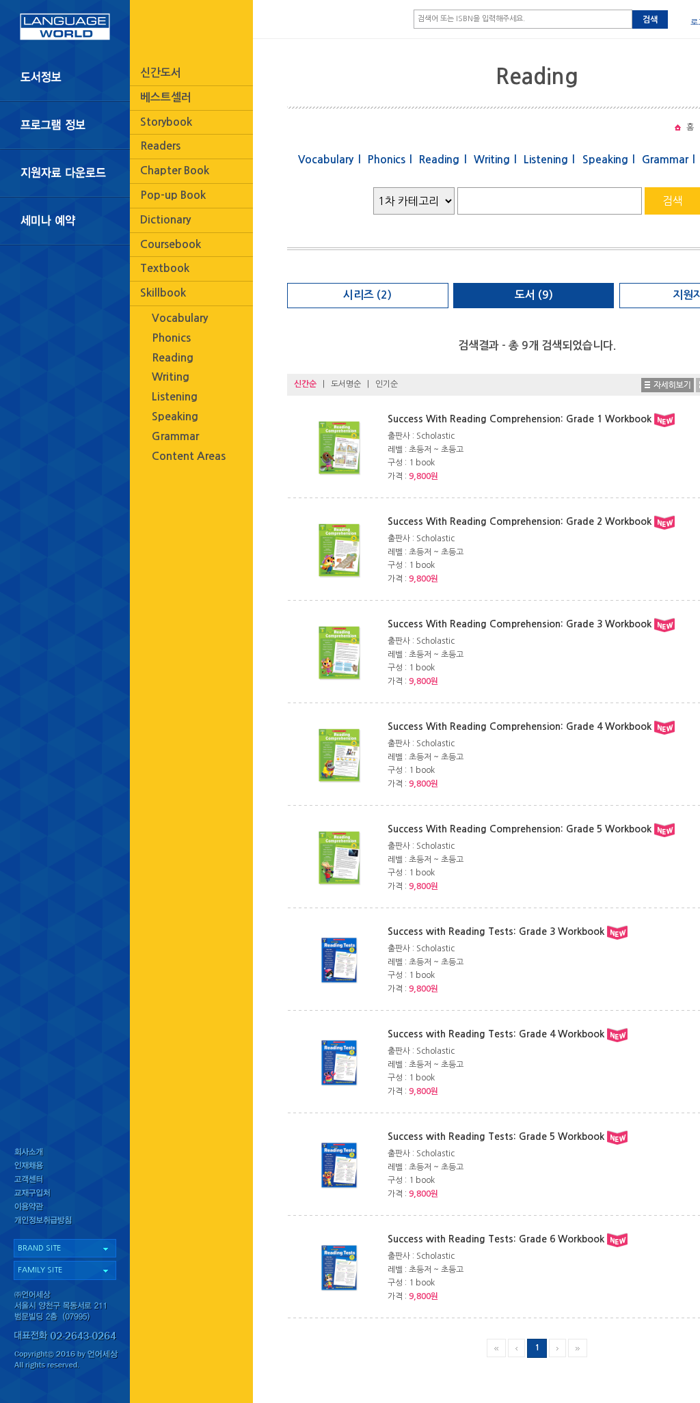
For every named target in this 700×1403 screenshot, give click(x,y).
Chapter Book (174, 170)
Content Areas (189, 456)
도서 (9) (534, 295)
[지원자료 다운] (65, 173)
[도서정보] (65, 77)
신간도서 (160, 73)
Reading (172, 358)
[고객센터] (65, 1180)
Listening (175, 397)
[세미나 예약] (65, 221)
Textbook (164, 268)
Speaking (175, 416)
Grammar (175, 436)
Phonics (171, 338)
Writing (170, 377)
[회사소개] (65, 1152)
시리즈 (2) (367, 295)
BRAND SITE (39, 1248)
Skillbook (163, 293)
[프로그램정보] (65, 125)
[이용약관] (65, 1209)
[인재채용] (65, 1166)
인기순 (386, 384)
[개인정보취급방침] (65, 1223)
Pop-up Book (173, 195)
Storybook (166, 122)
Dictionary (165, 220)
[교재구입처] (65, 1195)
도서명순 (346, 384)
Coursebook (170, 244)
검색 (650, 20)
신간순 (305, 384)
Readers (160, 146)
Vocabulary (180, 318)
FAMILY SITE (40, 1270)
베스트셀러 (165, 97)
